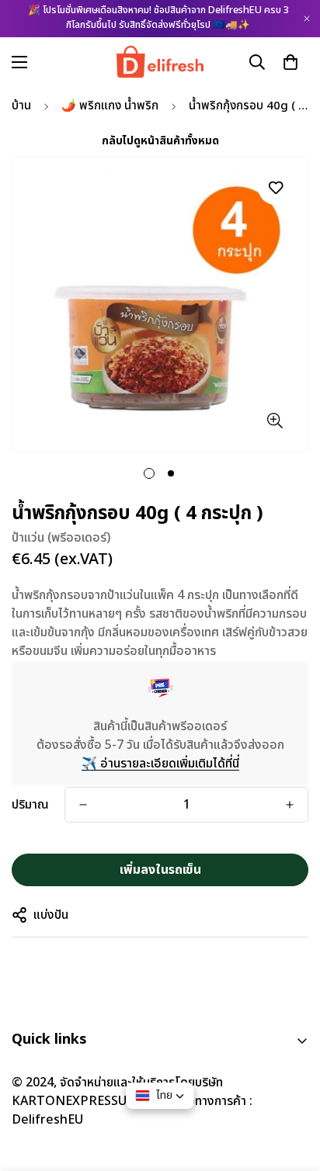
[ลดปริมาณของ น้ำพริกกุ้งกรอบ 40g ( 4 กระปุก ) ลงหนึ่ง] (83, 805)
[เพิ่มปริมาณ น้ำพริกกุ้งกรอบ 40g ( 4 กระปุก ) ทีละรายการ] (290, 805)
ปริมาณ (30, 804)
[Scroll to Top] (292, 1088)
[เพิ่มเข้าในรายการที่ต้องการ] (275, 187)
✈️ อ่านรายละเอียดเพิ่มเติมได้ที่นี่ (160, 763)
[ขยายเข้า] (274, 420)
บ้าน (21, 106)
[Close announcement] (306, 18)
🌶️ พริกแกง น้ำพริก (109, 106)
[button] (290, 61)
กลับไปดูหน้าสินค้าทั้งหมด (160, 141)
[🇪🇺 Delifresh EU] (160, 61)
